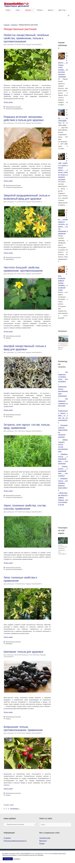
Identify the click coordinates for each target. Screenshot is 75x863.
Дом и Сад (62, 10)
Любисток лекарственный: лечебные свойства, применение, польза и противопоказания (26, 38)
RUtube (41, 843)
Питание (39, 10)
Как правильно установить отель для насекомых (63, 376)
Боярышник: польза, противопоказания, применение (63, 391)
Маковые (8, 338)
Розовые (8, 718)
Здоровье (28, 10)
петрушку (7, 94)
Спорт (17, 10)
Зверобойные (10, 259)
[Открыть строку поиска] (68, 15)
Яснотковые (9, 416)
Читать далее (8, 102)
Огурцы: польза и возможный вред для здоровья (63, 471)
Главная (6, 25)
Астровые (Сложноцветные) (14, 187)
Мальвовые (9, 643)
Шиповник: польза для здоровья (23, 651)
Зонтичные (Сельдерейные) (14, 108)
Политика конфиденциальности (15, 841)
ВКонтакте (43, 841)
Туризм (7, 10)
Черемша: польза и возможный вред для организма (63, 458)
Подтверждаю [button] (8, 859)
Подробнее (16, 859)
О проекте (7, 838)
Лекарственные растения (13, 106)
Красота (50, 10)
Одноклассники (44, 838)
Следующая (15, 808)
